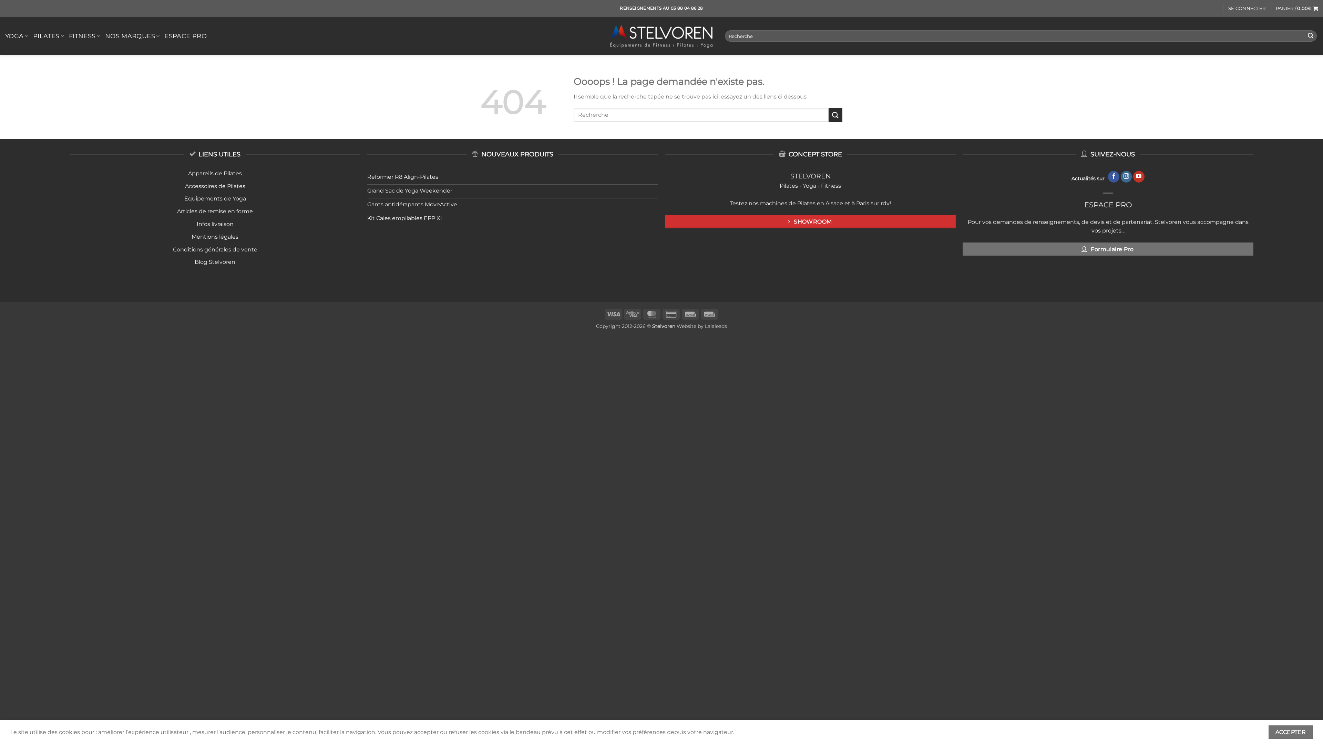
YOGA (14, 36)
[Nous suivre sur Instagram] (1126, 177)
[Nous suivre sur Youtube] (1139, 177)
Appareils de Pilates (215, 173)
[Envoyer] (1310, 36)
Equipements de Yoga (215, 198)
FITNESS (82, 36)
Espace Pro (185, 36)
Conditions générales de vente (215, 249)
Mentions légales (215, 237)
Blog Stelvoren (215, 262)
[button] (1246, 8)
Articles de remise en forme (215, 211)
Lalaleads (716, 326)
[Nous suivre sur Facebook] (1113, 177)
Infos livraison (215, 224)
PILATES (46, 36)
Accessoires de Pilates (215, 186)
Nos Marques (130, 36)
